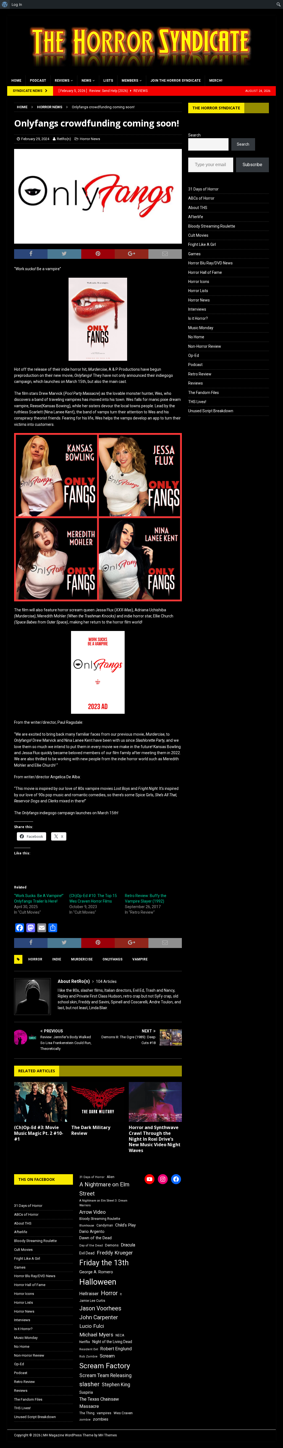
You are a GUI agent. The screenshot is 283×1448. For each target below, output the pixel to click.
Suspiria (86, 1392)
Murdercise (82, 959)
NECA (120, 1335)
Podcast (38, 81)
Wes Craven (123, 1413)
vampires (104, 1413)
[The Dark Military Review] (97, 1102)
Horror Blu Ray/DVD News (210, 263)
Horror (35, 959)
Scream (107, 1356)
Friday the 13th (104, 1262)
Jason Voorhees (100, 1308)
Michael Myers (96, 1334)
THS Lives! (197, 402)
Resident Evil (88, 1349)
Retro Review (199, 374)
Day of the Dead (91, 1245)
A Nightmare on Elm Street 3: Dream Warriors (103, 1203)
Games (194, 254)
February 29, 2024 (35, 139)
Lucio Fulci (91, 1326)
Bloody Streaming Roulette (211, 226)
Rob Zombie (88, 1356)
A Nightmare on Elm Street (104, 1189)
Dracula (128, 1245)
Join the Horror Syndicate (175, 81)
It (121, 1294)
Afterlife (195, 217)
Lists (108, 81)
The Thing (87, 1413)
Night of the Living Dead (112, 1341)
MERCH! (215, 81)
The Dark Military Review (90, 1130)
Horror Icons (198, 281)
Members (130, 81)
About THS (197, 207)
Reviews (62, 81)
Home (16, 81)
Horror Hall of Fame (205, 272)
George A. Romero (96, 1271)
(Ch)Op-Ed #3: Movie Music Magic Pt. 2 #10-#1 (38, 1133)
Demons (112, 1245)
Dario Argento (91, 1231)
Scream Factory (104, 1365)
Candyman (104, 1225)
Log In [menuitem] (17, 4)
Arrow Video (92, 1212)
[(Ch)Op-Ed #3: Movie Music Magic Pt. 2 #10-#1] (40, 1102)
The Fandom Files (203, 392)
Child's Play (125, 1225)
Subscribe (252, 164)
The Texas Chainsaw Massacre (99, 1403)
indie (56, 959)
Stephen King (116, 1384)
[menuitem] (5, 4)
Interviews (197, 309)
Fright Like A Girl (202, 244)
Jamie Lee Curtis (92, 1301)
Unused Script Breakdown (210, 411)
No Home (196, 337)
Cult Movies (198, 235)
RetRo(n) (64, 139)
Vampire (140, 959)
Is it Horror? (198, 318)
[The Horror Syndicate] (138, 72)
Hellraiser (89, 1293)
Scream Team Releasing (105, 1375)
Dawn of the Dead (95, 1237)
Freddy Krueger (115, 1252)
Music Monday (200, 328)
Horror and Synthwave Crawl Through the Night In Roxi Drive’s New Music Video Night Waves (154, 1138)
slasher (89, 1384)
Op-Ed (193, 355)
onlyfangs (112, 959)
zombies (100, 1419)
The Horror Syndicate (216, 107)
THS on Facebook (36, 1179)
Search (194, 135)
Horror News (90, 139)
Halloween (97, 1282)
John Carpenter (98, 1317)
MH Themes (107, 1435)
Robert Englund (116, 1348)
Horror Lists (198, 290)
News (86, 81)
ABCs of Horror (201, 198)
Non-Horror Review (204, 346)
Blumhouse (86, 1225)
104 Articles (106, 981)
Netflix (84, 1342)
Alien (110, 1177)
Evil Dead (87, 1253)
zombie (85, 1419)
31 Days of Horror (203, 189)
